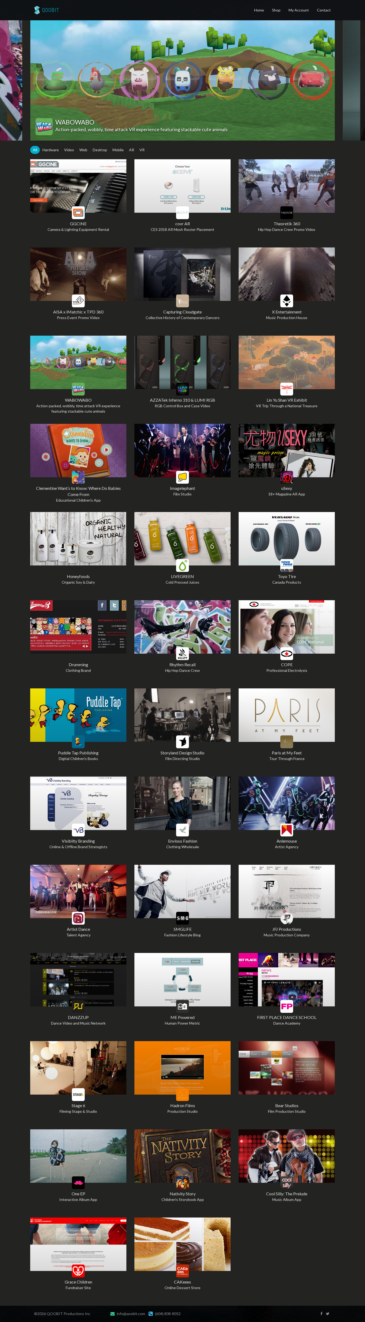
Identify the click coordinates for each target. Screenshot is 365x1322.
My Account (299, 10)
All (35, 150)
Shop (276, 10)
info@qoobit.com (131, 1313)
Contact (324, 10)
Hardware (50, 150)
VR (142, 150)
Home (259, 10)
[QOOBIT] (44, 10)
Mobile (118, 150)
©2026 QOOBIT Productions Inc (62, 1313)
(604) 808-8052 (168, 1313)
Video (69, 150)
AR (131, 150)
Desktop (100, 150)
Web (83, 150)
